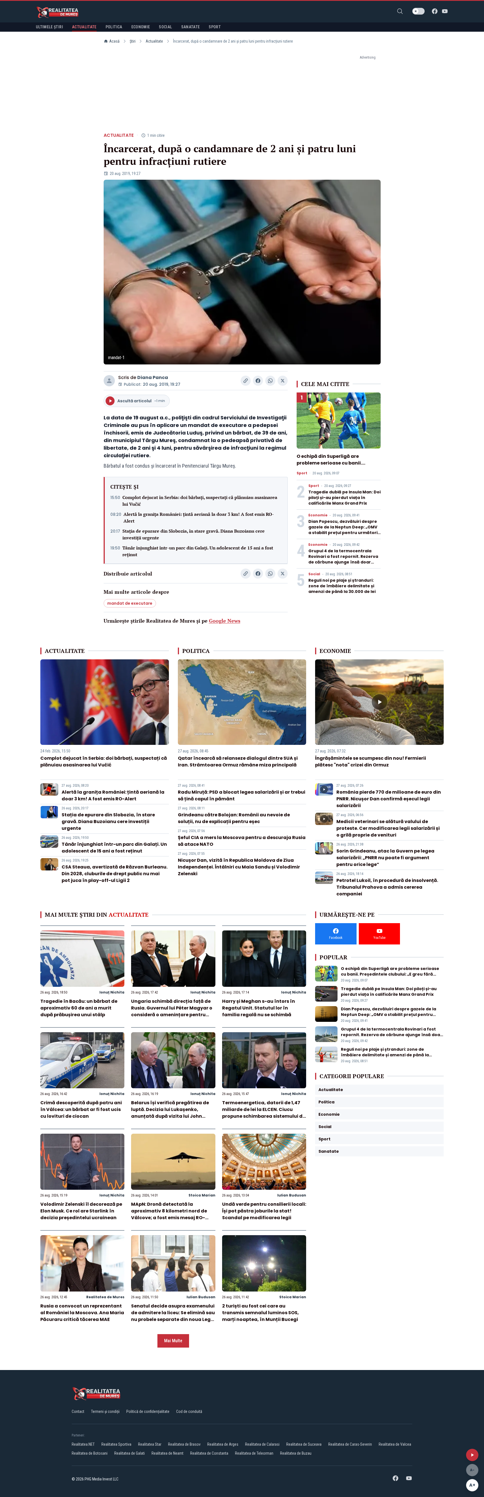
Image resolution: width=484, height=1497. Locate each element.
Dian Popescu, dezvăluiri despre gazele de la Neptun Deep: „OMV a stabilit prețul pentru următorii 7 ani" (343, 530)
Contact (78, 1411)
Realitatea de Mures (105, 1297)
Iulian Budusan (291, 1195)
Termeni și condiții (105, 1411)
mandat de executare (129, 603)
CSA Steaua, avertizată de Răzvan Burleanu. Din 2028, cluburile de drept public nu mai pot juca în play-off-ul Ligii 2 (114, 874)
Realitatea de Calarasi (262, 1444)
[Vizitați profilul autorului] (109, 380)
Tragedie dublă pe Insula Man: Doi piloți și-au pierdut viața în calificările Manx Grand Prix (344, 497)
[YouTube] (444, 11)
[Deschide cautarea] (400, 11)
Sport (302, 473)
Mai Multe (173, 1340)
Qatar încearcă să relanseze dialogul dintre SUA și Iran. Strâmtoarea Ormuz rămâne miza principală (238, 761)
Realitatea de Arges (222, 1444)
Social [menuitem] (165, 27)
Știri (133, 41)
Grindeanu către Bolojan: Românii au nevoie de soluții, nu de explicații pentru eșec (234, 818)
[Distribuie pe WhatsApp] (270, 381)
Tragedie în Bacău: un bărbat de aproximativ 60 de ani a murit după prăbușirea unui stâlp (78, 1008)
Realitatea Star (149, 1444)
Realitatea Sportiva (116, 1444)
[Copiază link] (246, 381)
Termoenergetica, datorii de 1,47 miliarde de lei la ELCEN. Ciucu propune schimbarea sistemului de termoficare (263, 1112)
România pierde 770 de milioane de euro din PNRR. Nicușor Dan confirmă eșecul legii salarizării (388, 799)
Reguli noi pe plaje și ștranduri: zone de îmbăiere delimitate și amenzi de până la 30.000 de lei (342, 585)
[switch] (418, 11)
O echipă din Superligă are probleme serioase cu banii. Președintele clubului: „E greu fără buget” (336, 466)
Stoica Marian (202, 1195)
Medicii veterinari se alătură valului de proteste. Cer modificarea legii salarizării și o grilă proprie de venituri (388, 828)
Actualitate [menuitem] (84, 27)
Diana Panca (152, 377)
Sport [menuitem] (215, 27)
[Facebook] (434, 11)
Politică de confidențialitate (147, 1411)
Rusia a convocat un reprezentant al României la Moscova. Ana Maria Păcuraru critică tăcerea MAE (82, 1313)
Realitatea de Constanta (209, 1453)
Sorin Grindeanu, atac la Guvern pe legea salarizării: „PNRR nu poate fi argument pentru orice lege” (385, 858)
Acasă (114, 41)
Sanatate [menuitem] (190, 27)
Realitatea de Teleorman (254, 1453)
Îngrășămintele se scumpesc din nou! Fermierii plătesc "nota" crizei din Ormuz (370, 761)
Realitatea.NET (83, 1444)
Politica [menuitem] (114, 27)
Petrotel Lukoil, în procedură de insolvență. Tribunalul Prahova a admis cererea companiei (387, 887)
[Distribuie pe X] (283, 381)
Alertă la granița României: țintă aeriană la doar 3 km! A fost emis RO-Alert (199, 517)
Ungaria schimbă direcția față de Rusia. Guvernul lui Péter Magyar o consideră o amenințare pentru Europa (171, 1011)
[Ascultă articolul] (472, 1455)
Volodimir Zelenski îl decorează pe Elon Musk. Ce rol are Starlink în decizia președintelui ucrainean (81, 1211)
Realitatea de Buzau (295, 1453)
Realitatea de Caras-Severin (350, 1444)
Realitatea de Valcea (395, 1444)
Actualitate (154, 41)
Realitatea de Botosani (90, 1453)
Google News (224, 620)
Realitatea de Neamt (167, 1453)
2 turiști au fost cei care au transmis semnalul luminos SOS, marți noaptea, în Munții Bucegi (260, 1313)
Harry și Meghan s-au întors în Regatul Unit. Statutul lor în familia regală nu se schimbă (258, 1008)
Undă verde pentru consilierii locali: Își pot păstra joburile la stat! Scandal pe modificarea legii (264, 1211)
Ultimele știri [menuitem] (49, 27)
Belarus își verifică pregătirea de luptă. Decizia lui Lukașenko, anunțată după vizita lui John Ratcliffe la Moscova (170, 1112)
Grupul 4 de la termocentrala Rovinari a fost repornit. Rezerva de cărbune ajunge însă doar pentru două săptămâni (343, 559)
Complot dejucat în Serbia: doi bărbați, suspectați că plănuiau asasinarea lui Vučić (199, 500)
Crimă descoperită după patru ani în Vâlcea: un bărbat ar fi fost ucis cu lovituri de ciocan (81, 1109)
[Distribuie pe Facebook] (258, 381)
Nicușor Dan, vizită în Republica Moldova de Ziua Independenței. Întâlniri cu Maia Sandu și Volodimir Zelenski (239, 867)
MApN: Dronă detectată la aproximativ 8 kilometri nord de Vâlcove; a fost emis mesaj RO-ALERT (169, 1214)
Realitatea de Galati (129, 1453)
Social (314, 574)
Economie (317, 515)
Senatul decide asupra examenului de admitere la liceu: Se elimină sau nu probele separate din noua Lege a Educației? (173, 1316)
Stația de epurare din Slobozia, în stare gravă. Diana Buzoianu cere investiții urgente (193, 534)
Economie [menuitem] (140, 27)
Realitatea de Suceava (304, 1444)
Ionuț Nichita (111, 992)
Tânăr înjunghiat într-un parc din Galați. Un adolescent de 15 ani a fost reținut (197, 551)
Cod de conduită (189, 1411)
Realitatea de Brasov (184, 1444)
